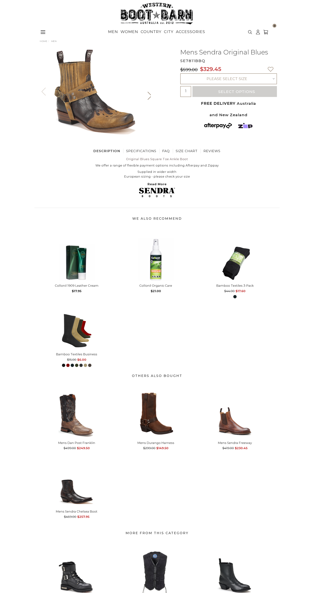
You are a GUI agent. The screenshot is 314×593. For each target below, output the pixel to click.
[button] (150, 96)
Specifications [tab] (141, 151)
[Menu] (43, 32)
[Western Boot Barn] (156, 13)
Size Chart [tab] (187, 151)
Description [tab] (106, 151)
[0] (268, 33)
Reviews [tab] (212, 151)
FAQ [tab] (166, 151)
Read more (157, 184)
